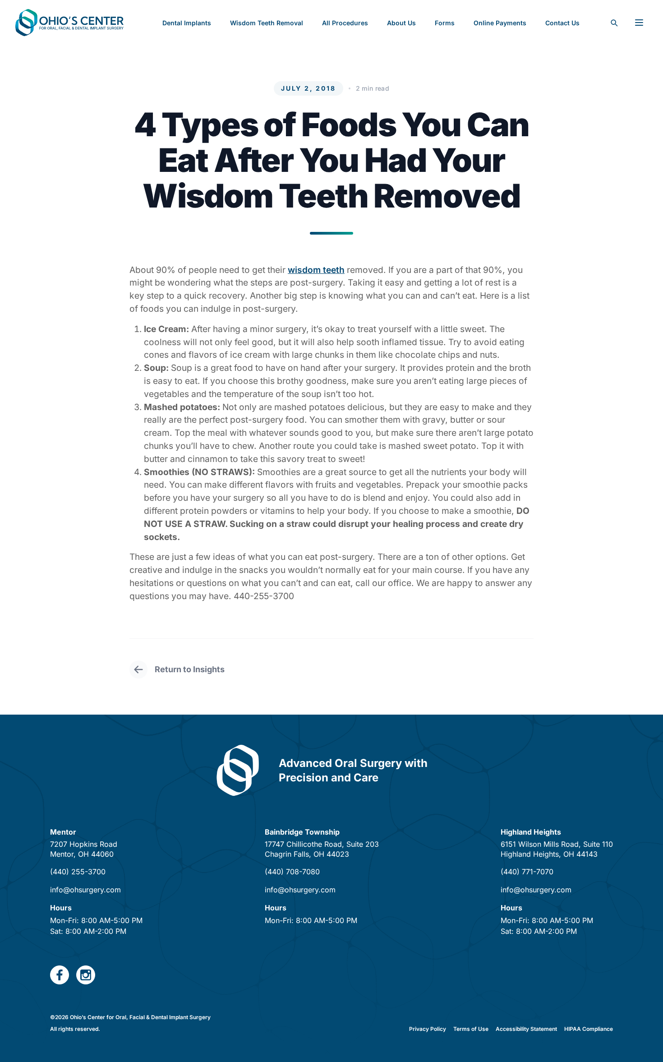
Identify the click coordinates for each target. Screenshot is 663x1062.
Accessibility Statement (526, 1028)
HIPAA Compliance (588, 1028)
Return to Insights (190, 669)
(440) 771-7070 (527, 871)
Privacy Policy (427, 1028)
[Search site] (614, 23)
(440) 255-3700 (78, 871)
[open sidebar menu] (639, 23)
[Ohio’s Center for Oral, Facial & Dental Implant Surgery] (69, 23)
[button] (444, 23)
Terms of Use (470, 1028)
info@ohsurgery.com (85, 889)
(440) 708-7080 (292, 871)
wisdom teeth (316, 269)
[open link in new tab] (59, 974)
